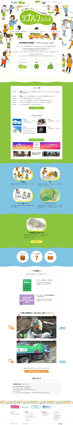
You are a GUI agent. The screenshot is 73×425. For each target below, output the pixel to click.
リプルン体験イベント (23, 203)
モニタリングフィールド (50, 203)
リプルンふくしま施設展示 (29, 413)
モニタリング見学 (44, 415)
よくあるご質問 (57, 415)
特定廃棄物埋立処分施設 (45, 413)
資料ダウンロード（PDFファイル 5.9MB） (44, 300)
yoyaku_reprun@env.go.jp (45, 392)
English (61, 3)
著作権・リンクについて (15, 423)
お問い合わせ (57, 417)
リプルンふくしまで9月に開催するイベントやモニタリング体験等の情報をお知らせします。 (38, 96)
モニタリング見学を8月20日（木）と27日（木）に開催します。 (31, 98)
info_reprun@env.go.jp (27, 392)
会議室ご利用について (29, 420)
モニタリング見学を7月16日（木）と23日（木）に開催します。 (31, 104)
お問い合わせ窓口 (25, 423)
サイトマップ (57, 419)
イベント (27, 418)
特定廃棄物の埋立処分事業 (27, 48)
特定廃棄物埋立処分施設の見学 (36, 232)
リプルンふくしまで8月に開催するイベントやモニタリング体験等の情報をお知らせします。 (36, 100)
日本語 (58, 3)
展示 (50, 182)
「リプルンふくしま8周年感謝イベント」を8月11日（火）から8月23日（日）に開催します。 (36, 102)
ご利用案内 (23, 182)
